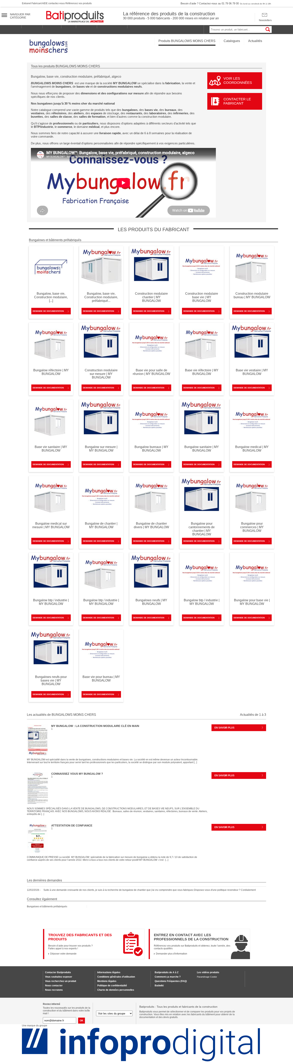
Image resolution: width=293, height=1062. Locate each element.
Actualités (255, 41)
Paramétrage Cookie (207, 977)
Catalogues (232, 41)
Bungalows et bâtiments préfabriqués (47, 906)
